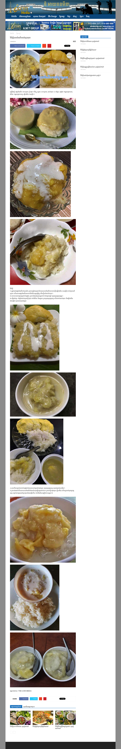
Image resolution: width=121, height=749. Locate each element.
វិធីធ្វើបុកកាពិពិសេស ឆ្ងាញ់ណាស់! (19, 726)
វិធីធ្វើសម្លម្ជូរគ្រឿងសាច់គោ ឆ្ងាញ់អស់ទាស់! (92, 67)
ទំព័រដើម (14, 16)
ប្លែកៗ (81, 16)
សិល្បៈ (75, 16)
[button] (108, 16)
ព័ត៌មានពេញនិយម (25, 16)
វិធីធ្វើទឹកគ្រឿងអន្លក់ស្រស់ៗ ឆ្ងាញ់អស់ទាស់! (64, 727)
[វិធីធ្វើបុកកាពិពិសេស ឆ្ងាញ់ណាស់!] (20, 718)
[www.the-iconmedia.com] (60, 7)
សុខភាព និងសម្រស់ (39, 16)
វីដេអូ (87, 16)
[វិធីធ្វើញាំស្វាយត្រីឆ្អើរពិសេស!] (43, 718)
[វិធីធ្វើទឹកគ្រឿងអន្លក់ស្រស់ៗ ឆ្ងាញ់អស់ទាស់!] (65, 718)
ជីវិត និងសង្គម (52, 16)
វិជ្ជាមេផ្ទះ (62, 16)
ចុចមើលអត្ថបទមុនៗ (29, 706)
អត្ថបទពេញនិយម (16, 706)
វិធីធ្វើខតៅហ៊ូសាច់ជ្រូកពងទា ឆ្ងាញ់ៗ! (90, 75)
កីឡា (68, 16)
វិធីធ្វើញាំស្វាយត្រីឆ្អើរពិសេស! (40, 726)
